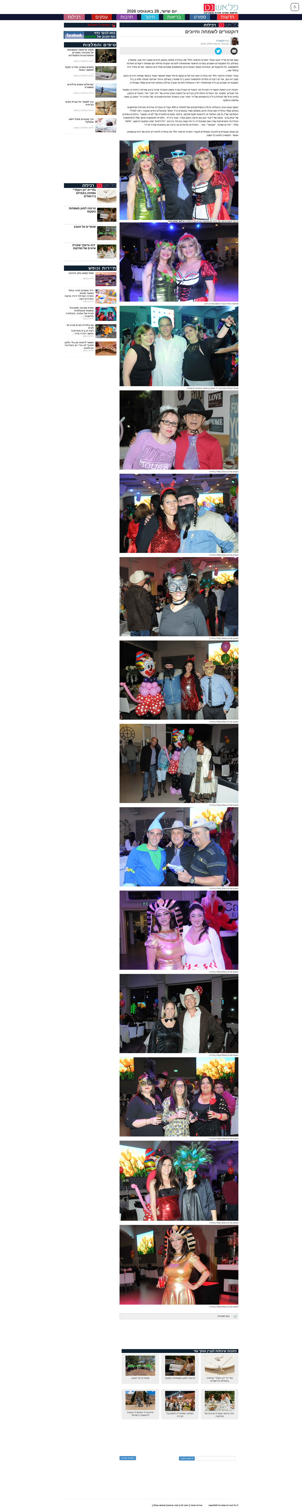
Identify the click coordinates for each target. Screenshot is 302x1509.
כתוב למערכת (224, 1316)
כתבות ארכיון (128, 1458)
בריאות (174, 17)
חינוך (150, 17)
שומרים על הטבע (85, 226)
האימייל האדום (99, 25)
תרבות (126, 17)
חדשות (227, 17)
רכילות (74, 17)
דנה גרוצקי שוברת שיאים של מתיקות (84, 247)
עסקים (101, 17)
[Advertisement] (179, 1336)
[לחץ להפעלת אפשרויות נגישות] (295, 7)
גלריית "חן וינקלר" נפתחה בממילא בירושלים (84, 193)
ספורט (200, 17)
